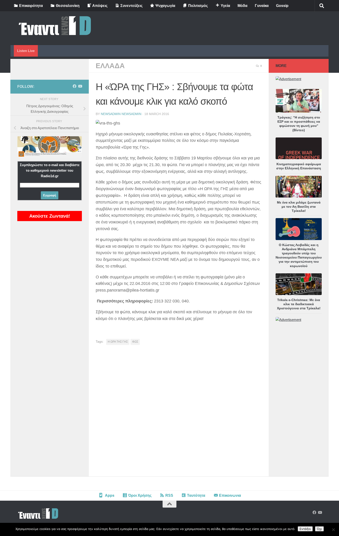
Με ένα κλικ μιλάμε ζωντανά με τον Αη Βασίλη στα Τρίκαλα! (299, 207)
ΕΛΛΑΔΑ (110, 66)
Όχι (319, 529)
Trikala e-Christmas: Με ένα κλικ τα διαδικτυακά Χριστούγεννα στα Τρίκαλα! (299, 304)
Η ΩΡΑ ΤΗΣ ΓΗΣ (118, 341)
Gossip (282, 6)
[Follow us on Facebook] (74, 86)
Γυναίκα (262, 6)
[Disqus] (179, 412)
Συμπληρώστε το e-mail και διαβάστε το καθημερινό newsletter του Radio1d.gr (50, 170)
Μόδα (242, 6)
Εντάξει (305, 529)
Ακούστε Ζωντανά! (49, 216)
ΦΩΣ (135, 341)
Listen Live (26, 51)
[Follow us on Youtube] (80, 86)
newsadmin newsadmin (121, 114)
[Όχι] (333, 529)
